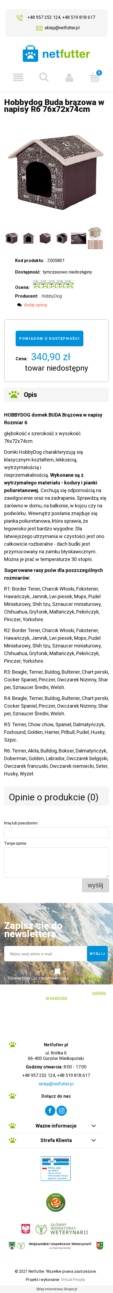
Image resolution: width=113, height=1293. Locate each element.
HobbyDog (51, 296)
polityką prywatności (87, 978)
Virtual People (73, 1279)
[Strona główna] (56, 53)
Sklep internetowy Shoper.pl (56, 1289)
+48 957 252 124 (43, 17)
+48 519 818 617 (78, 17)
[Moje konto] (69, 77)
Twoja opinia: (15, 843)
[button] (18, 77)
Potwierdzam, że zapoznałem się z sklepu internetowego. (56, 982)
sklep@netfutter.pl (62, 27)
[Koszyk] (95, 77)
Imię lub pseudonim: (21, 823)
